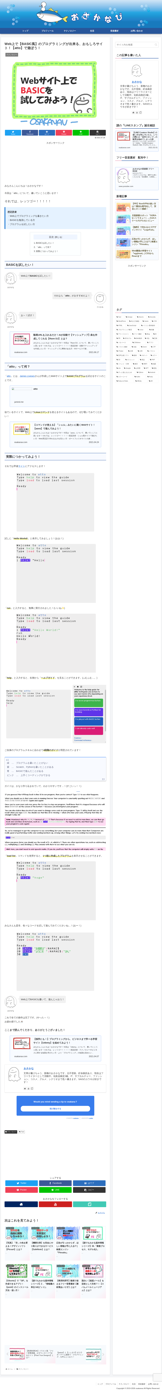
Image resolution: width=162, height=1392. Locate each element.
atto (9, 376)
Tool (22, 1132)
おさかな (29, 1068)
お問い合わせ (153, 1384)
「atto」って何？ (43, 247)
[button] (156, 44)
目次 (51, 237)
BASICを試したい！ (45, 243)
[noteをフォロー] (32, 1088)
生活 (134, 1384)
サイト (21, 466)
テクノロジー (11, 1132)
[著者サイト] (24, 1088)
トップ (100, 1384)
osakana (76, 1118)
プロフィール (110, 1384)
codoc (91, 1118)
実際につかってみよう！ (47, 251)
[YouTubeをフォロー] (28, 1088)
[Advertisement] (55, 163)
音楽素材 (141, 1384)
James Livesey (27, 376)
